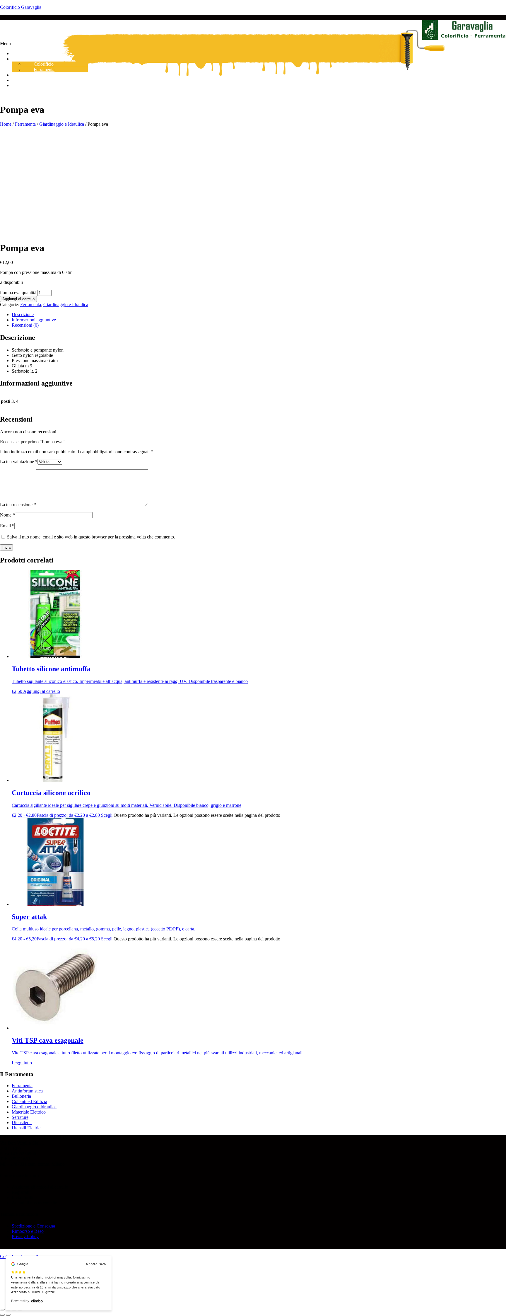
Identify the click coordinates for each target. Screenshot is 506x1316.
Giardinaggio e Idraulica (61, 124)
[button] (253, 43)
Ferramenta (25, 124)
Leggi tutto (22, 1062)
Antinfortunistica (27, 1090)
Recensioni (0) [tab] (25, 325)
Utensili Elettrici (27, 1127)
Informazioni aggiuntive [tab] (34, 319)
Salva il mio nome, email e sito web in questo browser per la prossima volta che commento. (91, 536)
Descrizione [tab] (23, 314)
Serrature (20, 1117)
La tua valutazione (18, 461)
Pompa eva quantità (18, 292)
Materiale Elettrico (29, 1111)
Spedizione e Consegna (33, 1225)
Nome (7, 514)
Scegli (106, 815)
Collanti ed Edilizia (29, 1101)
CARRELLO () (32, 85)
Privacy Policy (25, 1236)
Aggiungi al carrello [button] (41, 691)
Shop (21, 58)
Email (7, 525)
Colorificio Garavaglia (20, 7)
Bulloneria (21, 1096)
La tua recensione (18, 504)
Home (5, 124)
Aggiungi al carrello (18, 299)
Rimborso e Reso (28, 1231)
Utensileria (22, 1122)
